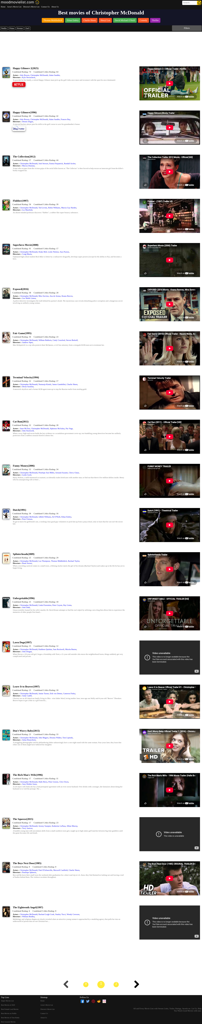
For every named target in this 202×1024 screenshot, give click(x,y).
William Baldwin (45, 340)
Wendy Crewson (73, 914)
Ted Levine (43, 208)
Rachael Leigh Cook (46, 914)
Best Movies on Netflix (9, 1013)
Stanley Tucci (60, 914)
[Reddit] (98, 1001)
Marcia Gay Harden (68, 208)
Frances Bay (65, 119)
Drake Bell (43, 252)
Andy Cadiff (27, 696)
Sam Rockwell (58, 649)
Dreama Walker (55, 738)
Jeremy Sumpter (45, 826)
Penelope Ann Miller (46, 473)
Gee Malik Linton (29, 298)
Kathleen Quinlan (45, 649)
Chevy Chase (74, 473)
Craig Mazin (27, 254)
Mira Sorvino (44, 296)
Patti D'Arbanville (45, 870)
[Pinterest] (93, 1001)
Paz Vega (69, 428)
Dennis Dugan (27, 122)
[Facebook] (82, 1001)
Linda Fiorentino (45, 605)
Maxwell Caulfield (60, 870)
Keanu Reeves (67, 296)
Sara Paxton (64, 252)
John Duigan (27, 651)
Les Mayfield (27, 210)
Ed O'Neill (56, 517)
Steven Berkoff (72, 340)
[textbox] (187, 3)
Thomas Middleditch (59, 561)
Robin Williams (54, 208)
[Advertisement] (101, 47)
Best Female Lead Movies (9, 1009)
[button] (21, 72)
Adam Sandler (54, 75)
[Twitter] (87, 1001)
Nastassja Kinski (45, 384)
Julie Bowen (24, 75)
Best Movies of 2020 (8, 1005)
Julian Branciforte (29, 740)
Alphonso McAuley (57, 428)
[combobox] (187, 3)
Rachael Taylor (73, 561)
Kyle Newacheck (28, 77)
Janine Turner (44, 693)
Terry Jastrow (27, 828)
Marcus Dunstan (28, 166)
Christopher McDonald (39, 75)
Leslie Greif (26, 475)
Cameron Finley (69, 693)
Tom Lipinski (67, 738)
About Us (55, 7)
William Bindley (28, 916)
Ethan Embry (66, 517)
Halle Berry (43, 782)
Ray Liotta (67, 605)
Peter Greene (53, 782)
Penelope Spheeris (29, 872)
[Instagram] (104, 1001)
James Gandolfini (59, 384)
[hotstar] (20, 131)
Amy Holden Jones (29, 784)
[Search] (199, 3)
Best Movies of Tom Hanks (10, 1018)
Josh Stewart (43, 163)
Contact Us (45, 7)
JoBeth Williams (45, 517)
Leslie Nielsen (53, 252)
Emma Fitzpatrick (56, 163)
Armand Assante (61, 473)
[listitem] (53, 20)
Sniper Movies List (7, 1001)
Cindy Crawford (59, 340)
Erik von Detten (56, 693)
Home (3, 7)
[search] (191, 3)
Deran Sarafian (28, 386)
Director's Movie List (31, 7)
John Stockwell (28, 431)
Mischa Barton (70, 649)
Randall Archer (69, 163)
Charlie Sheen (72, 384)
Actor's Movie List (14, 7)
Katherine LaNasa (59, 826)
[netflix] (20, 86)
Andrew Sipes (27, 342)
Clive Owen (63, 782)
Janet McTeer (25, 428)
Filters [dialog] (187, 28)
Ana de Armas (55, 296)
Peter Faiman (27, 519)
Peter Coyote (57, 605)
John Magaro (44, 738)
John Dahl (26, 607)
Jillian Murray (72, 826)
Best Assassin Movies (8, 1022)
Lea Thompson (44, 561)
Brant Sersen (27, 563)
